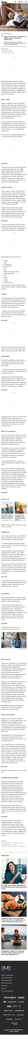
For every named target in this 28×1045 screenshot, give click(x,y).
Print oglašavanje (6, 983)
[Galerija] (14, 17)
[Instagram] (22, 2)
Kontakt (3, 988)
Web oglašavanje (6, 980)
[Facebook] (18, 2)
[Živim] (4, 1)
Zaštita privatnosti (6, 978)
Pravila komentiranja (7, 975)
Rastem (2, 35)
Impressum (4, 986)
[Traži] (15, 2)
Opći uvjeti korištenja (7, 991)
